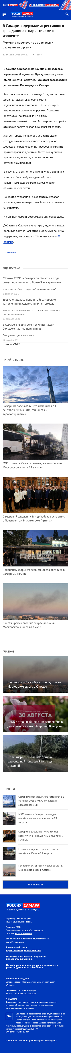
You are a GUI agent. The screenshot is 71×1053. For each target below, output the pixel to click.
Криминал (10, 252)
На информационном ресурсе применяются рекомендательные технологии (32, 966)
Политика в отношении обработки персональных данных (26, 957)
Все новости (35, 884)
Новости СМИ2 (12, 344)
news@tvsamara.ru (34, 930)
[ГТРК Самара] (22, 14)
